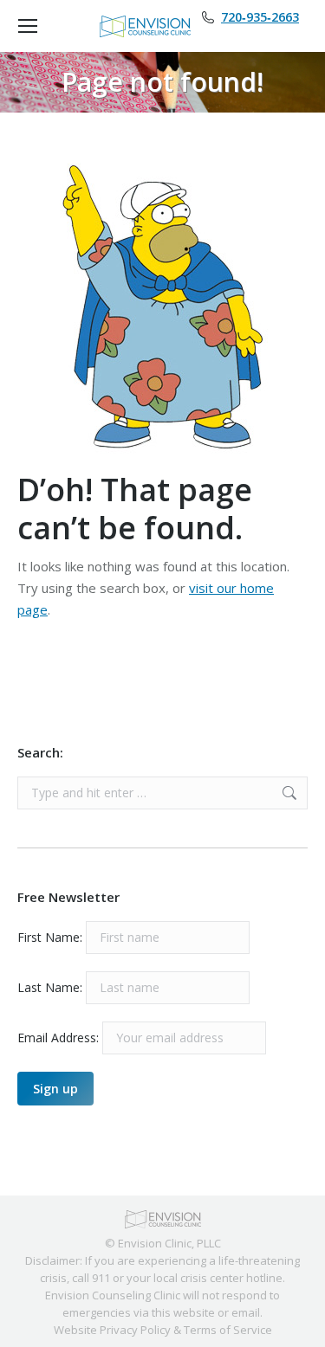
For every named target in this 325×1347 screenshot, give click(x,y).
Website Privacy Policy (112, 1329)
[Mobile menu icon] (27, 26)
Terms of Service (228, 1329)
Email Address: (59, 1037)
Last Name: (49, 987)
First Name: (49, 937)
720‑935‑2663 (260, 17)
